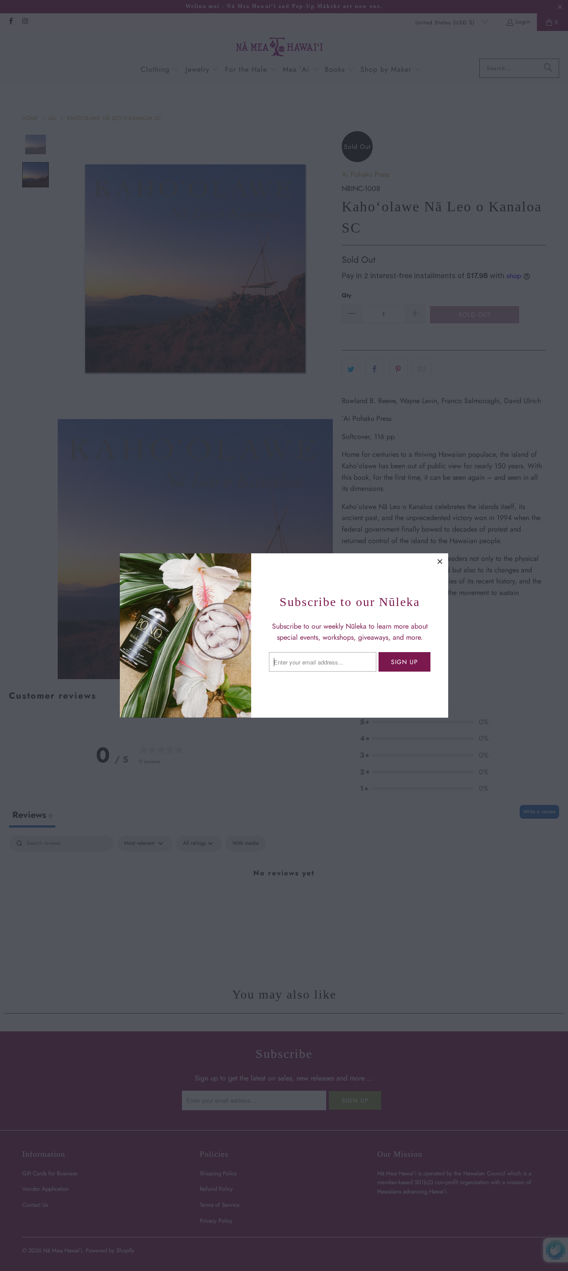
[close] (440, 561)
